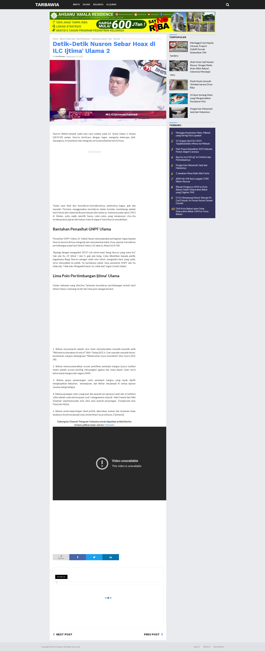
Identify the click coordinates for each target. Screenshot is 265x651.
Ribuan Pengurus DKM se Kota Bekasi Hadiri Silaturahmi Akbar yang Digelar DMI (192, 189)
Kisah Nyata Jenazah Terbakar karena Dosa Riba (201, 84)
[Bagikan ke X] (94, 557)
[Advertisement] (94, 179)
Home (55, 39)
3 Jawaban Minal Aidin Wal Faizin (192, 173)
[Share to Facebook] (77, 557)
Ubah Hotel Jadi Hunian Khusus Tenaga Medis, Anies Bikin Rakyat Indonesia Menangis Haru (192, 68)
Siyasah (116, 39)
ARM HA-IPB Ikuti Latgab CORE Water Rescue (192, 180)
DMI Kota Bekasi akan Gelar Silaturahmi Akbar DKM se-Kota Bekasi (192, 211)
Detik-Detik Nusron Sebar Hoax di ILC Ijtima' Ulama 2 (104, 47)
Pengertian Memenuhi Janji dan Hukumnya (191, 166)
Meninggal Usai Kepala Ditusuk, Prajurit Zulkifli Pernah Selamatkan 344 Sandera (191, 49)
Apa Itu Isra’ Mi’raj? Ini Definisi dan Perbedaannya (193, 158)
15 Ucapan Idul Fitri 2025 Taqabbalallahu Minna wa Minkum (193, 142)
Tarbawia (47, 4)
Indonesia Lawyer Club (101, 39)
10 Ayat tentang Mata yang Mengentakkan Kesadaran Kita (201, 98)
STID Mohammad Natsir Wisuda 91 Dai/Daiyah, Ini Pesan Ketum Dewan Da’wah (194, 200)
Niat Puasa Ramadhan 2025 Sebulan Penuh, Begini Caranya (194, 150)
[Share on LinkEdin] (110, 557)
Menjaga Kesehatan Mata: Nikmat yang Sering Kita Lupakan (193, 134)
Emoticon (61, 577)
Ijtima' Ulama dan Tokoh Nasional (75, 39)
